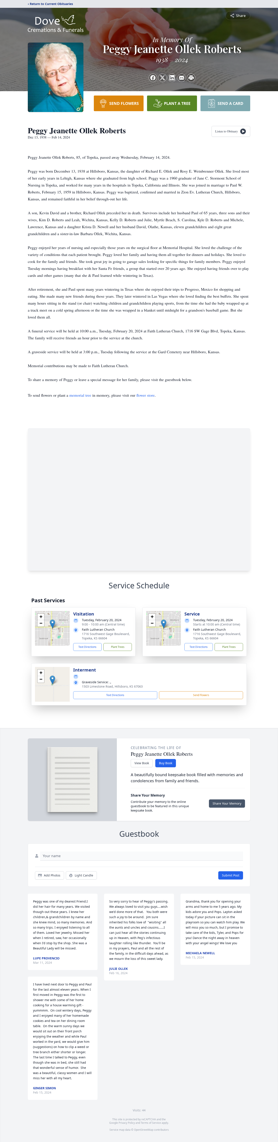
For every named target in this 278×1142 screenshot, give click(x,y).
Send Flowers (201, 695)
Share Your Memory (227, 803)
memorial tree (80, 395)
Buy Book (165, 763)
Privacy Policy (127, 1123)
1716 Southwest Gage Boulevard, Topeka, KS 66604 (106, 636)
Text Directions (87, 647)
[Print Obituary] (191, 78)
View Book (141, 763)
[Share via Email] (181, 78)
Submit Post (230, 875)
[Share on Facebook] (153, 78)
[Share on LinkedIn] (172, 78)
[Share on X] (162, 78)
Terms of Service (151, 1123)
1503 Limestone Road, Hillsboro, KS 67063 (112, 686)
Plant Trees (117, 647)
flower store (145, 395)
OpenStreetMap (143, 1130)
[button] (52, 623)
